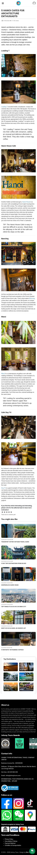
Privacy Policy (9, 839)
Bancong (32, 298)
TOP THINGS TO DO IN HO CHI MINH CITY (13, 606)
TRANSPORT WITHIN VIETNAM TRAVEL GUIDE (15, 542)
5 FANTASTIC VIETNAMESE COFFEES (12, 649)
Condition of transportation (13, 845)
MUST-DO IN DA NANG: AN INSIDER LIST (13, 628)
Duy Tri (3, 488)
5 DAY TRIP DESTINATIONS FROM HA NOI (13, 563)
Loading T (4, 106)
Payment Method (10, 843)
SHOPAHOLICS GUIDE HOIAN (9, 585)
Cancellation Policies (11, 841)
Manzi (3, 373)
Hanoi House (26, 202)
